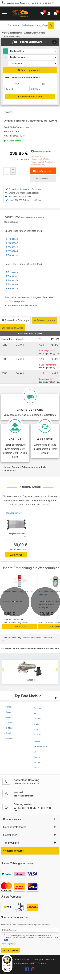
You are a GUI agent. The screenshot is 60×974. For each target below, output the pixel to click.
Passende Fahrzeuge (29, 333)
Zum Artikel (16, 554)
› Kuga (35, 729)
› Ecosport (36, 708)
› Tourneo (36, 762)
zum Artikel (19, 626)
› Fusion (8, 717)
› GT (34, 751)
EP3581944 (12, 272)
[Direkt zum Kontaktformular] (6, 793)
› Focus (7, 712)
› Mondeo (36, 718)
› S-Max (35, 723)
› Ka (34, 713)
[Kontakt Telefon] (6, 781)
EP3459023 (12, 247)
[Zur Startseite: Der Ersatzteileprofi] (20, 13)
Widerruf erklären (13, 850)
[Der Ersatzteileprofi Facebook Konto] (27, 970)
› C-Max (8, 727)
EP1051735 (12, 255)
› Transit (36, 767)
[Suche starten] (51, 25)
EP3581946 (12, 238)
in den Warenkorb (43, 171)
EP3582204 (12, 251)
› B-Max (8, 722)
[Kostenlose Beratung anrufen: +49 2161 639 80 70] (2, 3)
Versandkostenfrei (16, 196)
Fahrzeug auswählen (31, 70)
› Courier (8, 733)
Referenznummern (46, 320)
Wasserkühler (13, 512)
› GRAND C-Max (39, 746)
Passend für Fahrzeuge (16, 320)
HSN (17, 83)
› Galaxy (36, 741)
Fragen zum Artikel (14, 327)
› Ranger (36, 756)
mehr (6, 940)
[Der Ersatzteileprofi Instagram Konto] (32, 970)
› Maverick (37, 734)
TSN (42, 83)
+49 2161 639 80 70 (43, 3)
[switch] (7, 969)
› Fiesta (7, 706)
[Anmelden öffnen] (48, 13)
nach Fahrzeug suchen (31, 96)
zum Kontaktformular (23, 795)
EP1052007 (12, 243)
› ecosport (9, 738)
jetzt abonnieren (10, 950)
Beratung (24, 189)
